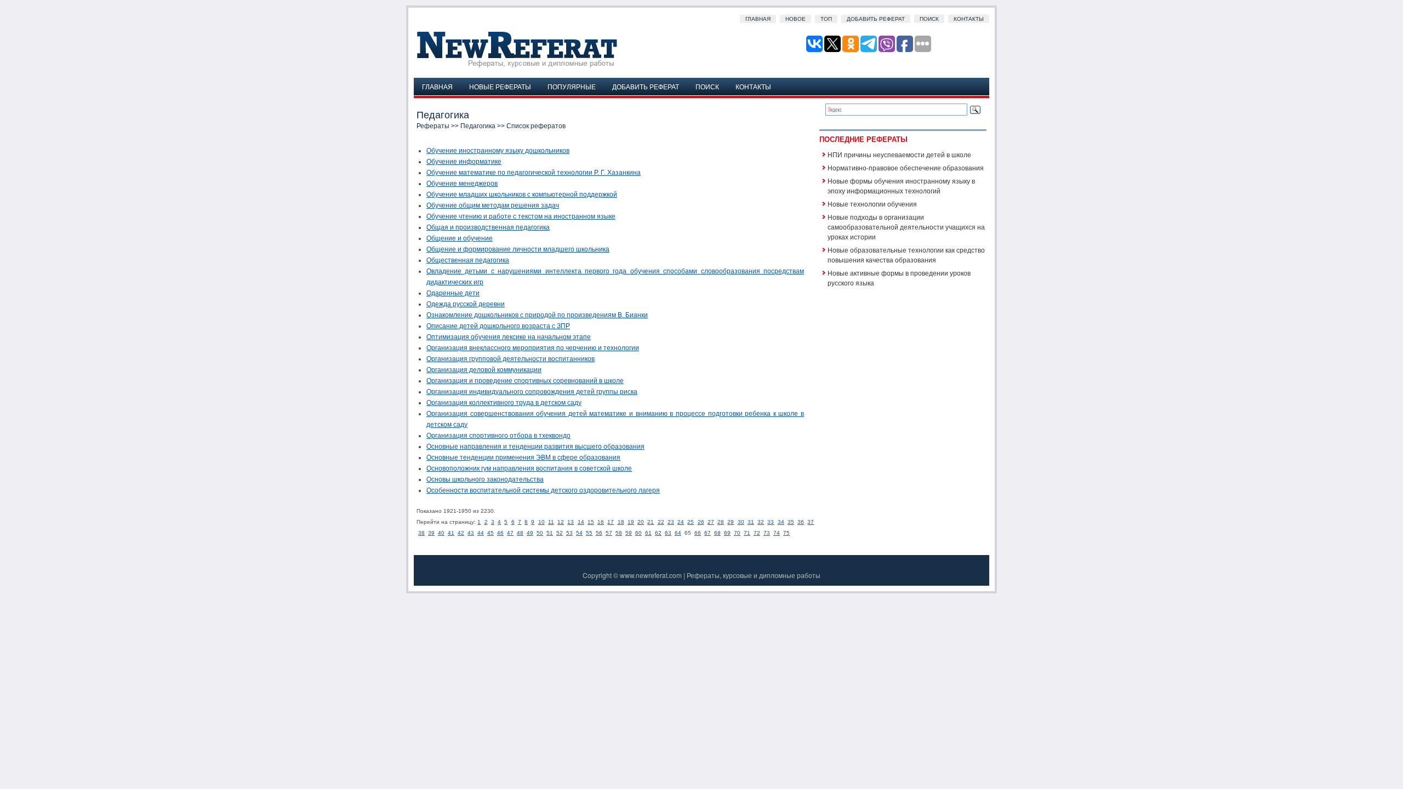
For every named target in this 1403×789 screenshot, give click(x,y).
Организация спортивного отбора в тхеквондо (498, 435)
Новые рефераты (500, 86)
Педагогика (477, 126)
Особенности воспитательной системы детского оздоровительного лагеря (543, 490)
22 (661, 522)
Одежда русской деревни (465, 304)
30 (741, 522)
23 (671, 522)
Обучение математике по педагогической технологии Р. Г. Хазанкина (533, 172)
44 (480, 533)
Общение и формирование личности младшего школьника (517, 249)
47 (510, 533)
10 (541, 522)
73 (766, 533)
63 (668, 533)
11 (551, 522)
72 (757, 533)
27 (711, 522)
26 (701, 522)
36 (800, 522)
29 (730, 522)
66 (697, 533)
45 (490, 533)
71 (747, 533)
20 (640, 522)
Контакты (969, 19)
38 (421, 533)
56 (599, 533)
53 (569, 533)
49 (530, 533)
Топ (826, 19)
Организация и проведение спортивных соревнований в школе (525, 381)
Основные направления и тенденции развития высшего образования (535, 446)
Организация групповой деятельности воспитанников (510, 359)
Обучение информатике (463, 161)
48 (520, 533)
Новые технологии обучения (872, 203)
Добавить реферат (876, 19)
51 (549, 533)
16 (600, 522)
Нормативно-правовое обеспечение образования (906, 167)
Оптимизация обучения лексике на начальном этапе (508, 337)
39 (431, 533)
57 (609, 533)
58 (618, 533)
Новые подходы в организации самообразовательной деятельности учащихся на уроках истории (906, 226)
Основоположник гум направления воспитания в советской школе (529, 468)
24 (680, 522)
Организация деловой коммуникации (483, 370)
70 (737, 533)
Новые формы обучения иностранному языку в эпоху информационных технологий (901, 185)
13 (570, 522)
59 (628, 533)
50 (540, 533)
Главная (758, 19)
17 (610, 522)
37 (810, 522)
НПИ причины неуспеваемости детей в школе (899, 154)
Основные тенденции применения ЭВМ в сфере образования (523, 457)
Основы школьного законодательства (485, 479)
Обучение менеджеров (462, 183)
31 (751, 522)
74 (776, 533)
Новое (795, 19)
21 (650, 522)
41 (451, 533)
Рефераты (433, 126)
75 (786, 533)
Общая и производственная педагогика (488, 227)
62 (658, 533)
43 (470, 533)
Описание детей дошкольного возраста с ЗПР (498, 326)
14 (581, 522)
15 (591, 522)
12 (560, 522)
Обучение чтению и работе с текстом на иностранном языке (520, 216)
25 (690, 522)
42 (461, 533)
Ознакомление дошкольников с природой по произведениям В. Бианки (537, 315)
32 (760, 522)
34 (781, 522)
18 (621, 522)
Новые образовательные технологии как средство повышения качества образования (906, 254)
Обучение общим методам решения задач (492, 205)
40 (441, 533)
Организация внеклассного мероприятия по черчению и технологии (532, 348)
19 (631, 522)
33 (770, 522)
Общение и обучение (459, 238)
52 (559, 533)
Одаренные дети (453, 293)
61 (648, 533)
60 (638, 533)
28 (720, 522)
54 (579, 533)
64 (678, 533)
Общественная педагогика (467, 260)
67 (707, 533)
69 (727, 533)
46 (500, 533)
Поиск (929, 19)
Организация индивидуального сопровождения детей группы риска (531, 392)
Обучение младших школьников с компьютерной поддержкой (521, 194)
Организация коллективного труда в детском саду (503, 403)
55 (589, 533)
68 (717, 533)
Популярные (571, 86)
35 (791, 522)
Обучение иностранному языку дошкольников (497, 151)
